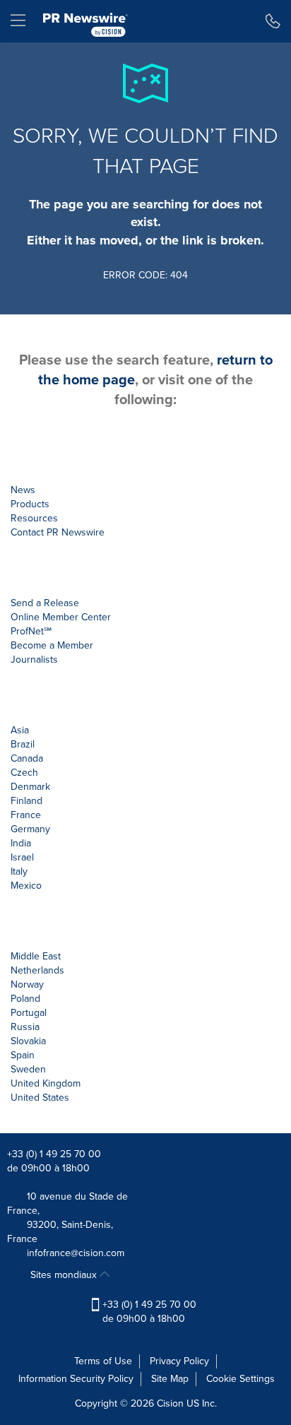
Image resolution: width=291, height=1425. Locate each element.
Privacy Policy (179, 1361)
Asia (20, 730)
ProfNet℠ (31, 631)
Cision (170, 1403)
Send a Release (45, 603)
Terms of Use (103, 1361)
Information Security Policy (75, 1378)
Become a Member (52, 645)
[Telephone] (273, 21)
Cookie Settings (240, 1378)
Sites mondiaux (65, 1274)
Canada (27, 758)
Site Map (170, 1378)
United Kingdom (46, 1083)
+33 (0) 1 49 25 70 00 (54, 1154)
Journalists (34, 659)
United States (40, 1097)
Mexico (26, 885)
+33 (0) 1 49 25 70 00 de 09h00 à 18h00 (148, 1311)
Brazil (23, 744)
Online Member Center (61, 617)
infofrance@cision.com (75, 1253)
